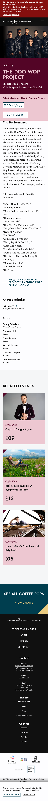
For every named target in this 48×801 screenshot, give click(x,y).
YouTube (24, 737)
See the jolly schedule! (11, 14)
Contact (24, 706)
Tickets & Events (24, 629)
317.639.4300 (24, 678)
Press (24, 711)
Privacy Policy (29, 794)
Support (24, 647)
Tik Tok (24, 741)
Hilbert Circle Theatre (24, 666)
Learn (24, 641)
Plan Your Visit (35, 87)
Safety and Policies (24, 715)
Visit (24, 635)
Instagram (24, 732)
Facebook (24, 728)
